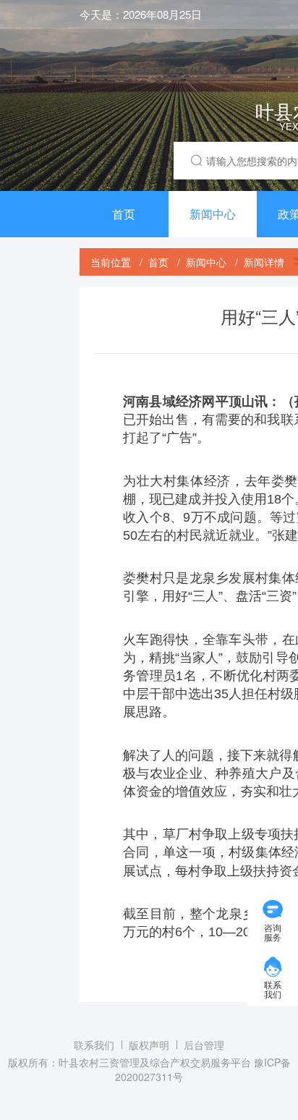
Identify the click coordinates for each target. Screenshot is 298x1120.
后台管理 (204, 1045)
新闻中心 (213, 213)
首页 (123, 213)
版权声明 (149, 1045)
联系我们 (94, 1045)
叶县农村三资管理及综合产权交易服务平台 (155, 1062)
